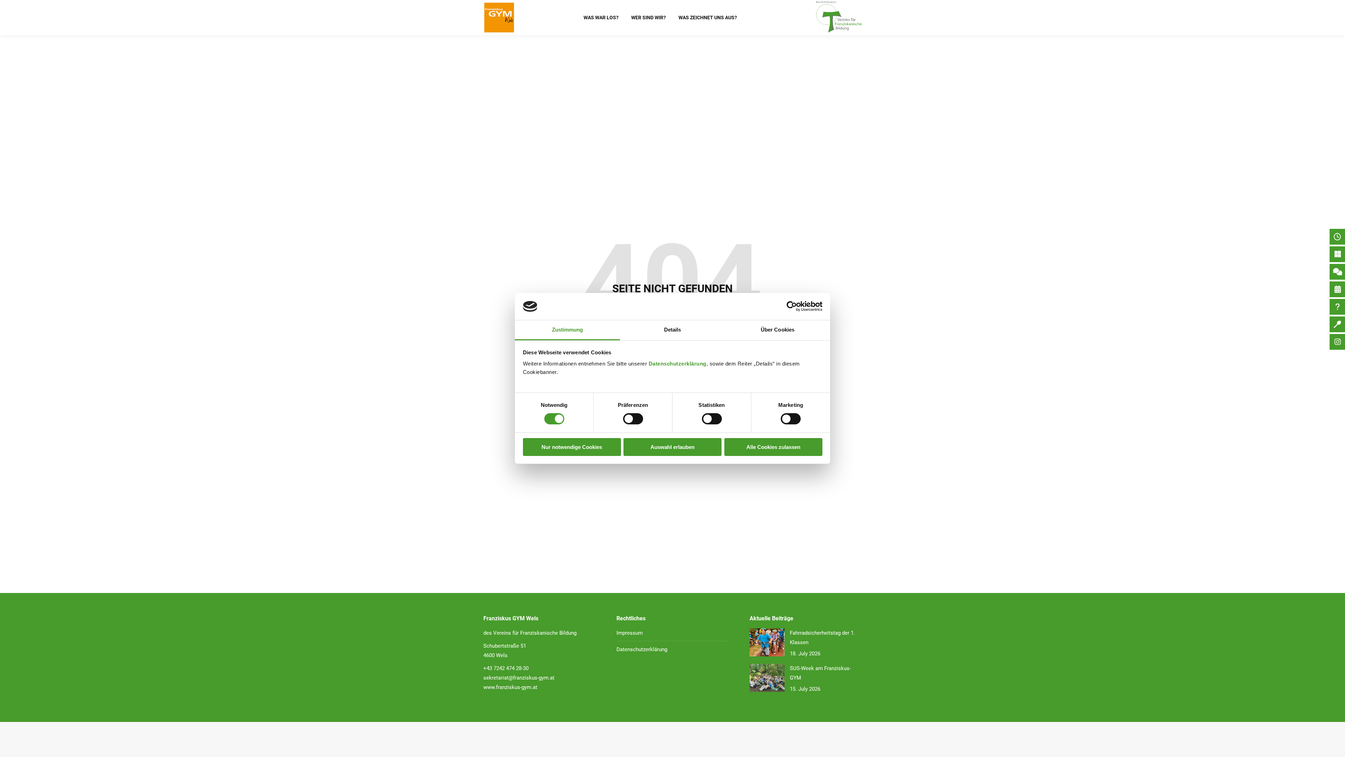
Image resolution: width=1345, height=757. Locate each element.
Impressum (629, 633)
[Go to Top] (1334, 746)
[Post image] (767, 642)
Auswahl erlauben (672, 447)
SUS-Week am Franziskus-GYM (820, 673)
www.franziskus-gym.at (510, 687)
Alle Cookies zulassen (773, 447)
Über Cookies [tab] (777, 330)
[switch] (633, 418)
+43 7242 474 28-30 (506, 668)
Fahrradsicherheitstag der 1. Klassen (822, 638)
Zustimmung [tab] (567, 330)
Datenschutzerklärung (677, 364)
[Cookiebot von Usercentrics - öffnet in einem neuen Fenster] (791, 306)
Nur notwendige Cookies (572, 447)
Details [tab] (672, 330)
